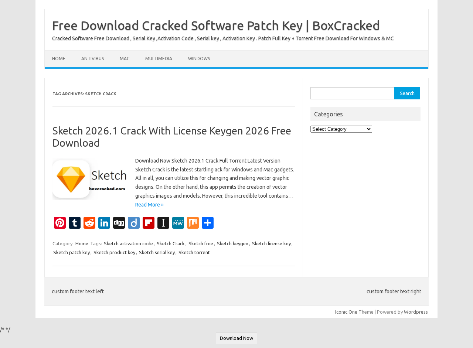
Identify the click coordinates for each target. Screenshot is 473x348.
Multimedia (158, 58)
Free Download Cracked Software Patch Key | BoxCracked (216, 25)
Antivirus (92, 58)
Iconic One (346, 311)
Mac (124, 58)
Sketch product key (114, 252)
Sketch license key (271, 243)
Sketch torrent (194, 252)
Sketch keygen (232, 243)
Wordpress (416, 311)
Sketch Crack (171, 243)
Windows (199, 58)
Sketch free (200, 243)
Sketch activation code (128, 243)
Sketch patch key (71, 252)
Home (58, 58)
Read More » (149, 205)
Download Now (236, 338)
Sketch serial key (157, 252)
